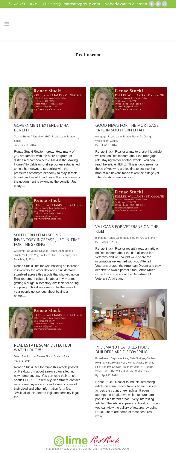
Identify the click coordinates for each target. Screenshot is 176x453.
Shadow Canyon (111, 366)
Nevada (44, 250)
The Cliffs (116, 371)
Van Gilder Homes (140, 371)
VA (141, 237)
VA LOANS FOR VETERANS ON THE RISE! (126, 229)
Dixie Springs (137, 358)
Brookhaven (102, 358)
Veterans (149, 237)
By (15, 145)
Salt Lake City (30, 255)
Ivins (108, 362)
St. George (146, 136)
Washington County (106, 140)
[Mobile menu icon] (6, 23)
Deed (17, 356)
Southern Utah (47, 255)
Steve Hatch (102, 371)
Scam (57, 356)
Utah (74, 255)
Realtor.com (59, 136)
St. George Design (119, 448)
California (19, 250)
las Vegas (32, 250)
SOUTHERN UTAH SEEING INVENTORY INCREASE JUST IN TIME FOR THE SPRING (47, 239)
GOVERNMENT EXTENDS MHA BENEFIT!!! (41, 128)
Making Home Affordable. (28, 136)
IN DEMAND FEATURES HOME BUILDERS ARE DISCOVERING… (123, 349)
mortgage (100, 136)
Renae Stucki (131, 136)
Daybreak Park (119, 358)
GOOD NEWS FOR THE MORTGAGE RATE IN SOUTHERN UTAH (127, 128)
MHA (47, 136)
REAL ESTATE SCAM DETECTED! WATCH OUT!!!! (42, 347)
